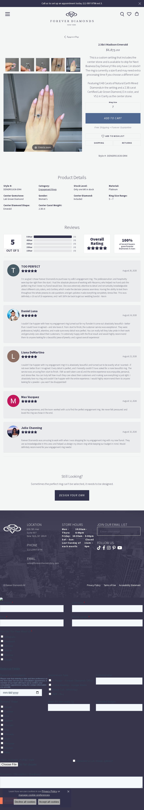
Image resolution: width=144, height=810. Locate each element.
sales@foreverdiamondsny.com (43, 563)
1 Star (29, 250)
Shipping (99, 143)
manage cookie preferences (34, 795)
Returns (127, 143)
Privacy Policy (93, 585)
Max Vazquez (30, 397)
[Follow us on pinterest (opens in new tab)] (114, 548)
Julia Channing (31, 428)
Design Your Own (72, 495)
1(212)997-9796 (34, 549)
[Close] (140, 3)
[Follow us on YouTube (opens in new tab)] (119, 548)
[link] (121, 13)
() (74, 236)
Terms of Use (110, 585)
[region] (43, 112)
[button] (128, 13)
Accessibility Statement (129, 585)
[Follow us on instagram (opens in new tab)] (109, 548)
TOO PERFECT (30, 266)
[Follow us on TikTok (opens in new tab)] (99, 548)
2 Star (29, 247)
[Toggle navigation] (8, 13)
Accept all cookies (49, 801)
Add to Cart (113, 118)
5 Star (29, 236)
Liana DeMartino (32, 352)
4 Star (29, 240)
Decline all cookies (25, 801)
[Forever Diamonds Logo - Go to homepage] (72, 18)
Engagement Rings (73, 37)
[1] (137, 531)
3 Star (29, 243)
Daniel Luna (29, 311)
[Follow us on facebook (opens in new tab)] (104, 548)
